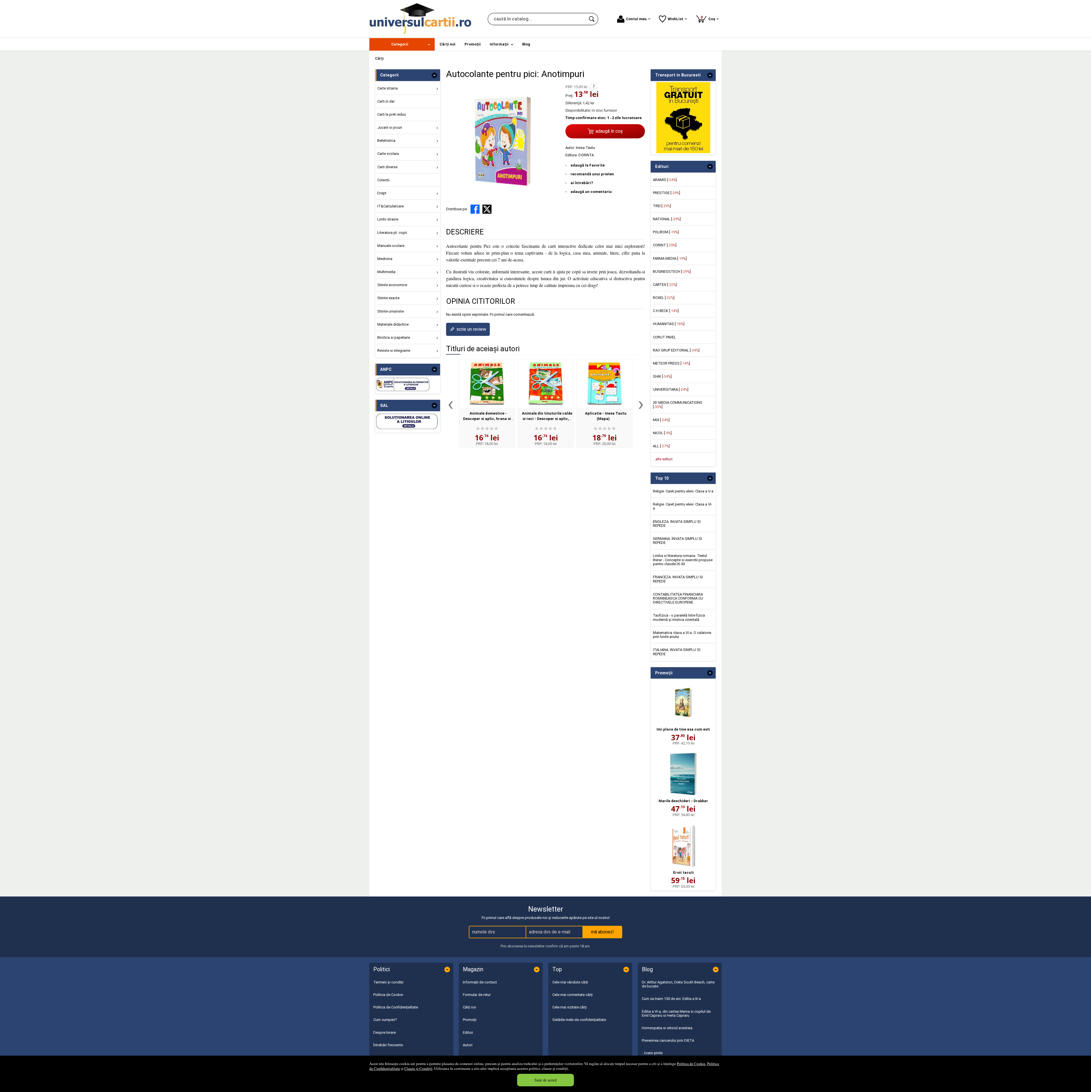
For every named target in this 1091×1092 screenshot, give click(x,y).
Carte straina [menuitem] (387, 88)
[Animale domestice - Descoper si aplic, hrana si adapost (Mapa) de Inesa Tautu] (487, 383)
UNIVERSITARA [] (670, 389)
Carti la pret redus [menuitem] (391, 114)
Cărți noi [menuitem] (447, 44)
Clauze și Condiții (418, 1068)
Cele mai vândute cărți (570, 982)
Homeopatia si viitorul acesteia (667, 1028)
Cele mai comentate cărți (572, 995)
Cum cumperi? (385, 1020)
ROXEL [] (663, 298)
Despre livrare (384, 1032)
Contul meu (636, 19)
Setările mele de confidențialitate (579, 1020)
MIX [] (661, 420)
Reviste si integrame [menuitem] (393, 350)
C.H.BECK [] (666, 311)
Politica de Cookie (691, 1063)
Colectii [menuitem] (383, 180)
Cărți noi (469, 1007)
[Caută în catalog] (592, 19)
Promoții (469, 1020)
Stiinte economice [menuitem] (392, 285)
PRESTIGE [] (666, 193)
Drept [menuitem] (381, 193)
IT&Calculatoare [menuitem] (390, 206)
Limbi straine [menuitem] (387, 219)
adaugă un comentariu (591, 192)
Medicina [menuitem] (384, 259)
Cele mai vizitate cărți (569, 1007)
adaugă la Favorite (588, 165)
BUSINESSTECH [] (672, 271)
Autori (467, 1045)
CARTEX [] (665, 284)
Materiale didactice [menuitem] (393, 324)
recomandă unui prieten (592, 174)
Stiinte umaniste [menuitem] (390, 311)
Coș (709, 18)
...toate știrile (652, 1053)
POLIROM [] (666, 232)
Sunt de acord (545, 1080)
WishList (675, 19)
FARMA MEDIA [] (670, 258)
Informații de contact (480, 982)
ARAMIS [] (665, 180)
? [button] (594, 86)
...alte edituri (662, 459)
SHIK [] (662, 376)
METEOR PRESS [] (671, 363)
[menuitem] (402, 44)
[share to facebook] (475, 209)
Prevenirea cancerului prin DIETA (668, 1040)
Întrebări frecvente (388, 1045)
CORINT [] (664, 245)
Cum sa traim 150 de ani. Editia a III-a (671, 999)
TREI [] (662, 206)
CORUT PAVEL (664, 337)
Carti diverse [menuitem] (387, 167)
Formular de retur (477, 995)
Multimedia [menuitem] (386, 272)
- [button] (434, 75)
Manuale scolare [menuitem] (390, 246)
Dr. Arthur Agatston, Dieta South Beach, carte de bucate (678, 984)
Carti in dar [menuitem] (386, 101)
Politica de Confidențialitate (395, 1007)
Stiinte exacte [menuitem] (388, 298)
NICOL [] (662, 433)
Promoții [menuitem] (473, 44)
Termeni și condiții (388, 982)
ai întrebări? (582, 183)
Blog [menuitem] (526, 44)
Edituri (468, 1032)
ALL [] (661, 446)
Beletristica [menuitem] (386, 140)
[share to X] (487, 209)
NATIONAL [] (667, 219)
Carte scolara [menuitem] (388, 153)
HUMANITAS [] (668, 324)
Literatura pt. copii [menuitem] (392, 232)
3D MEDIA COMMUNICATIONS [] (677, 404)
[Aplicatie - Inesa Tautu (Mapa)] (604, 383)
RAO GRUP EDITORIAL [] (676, 350)
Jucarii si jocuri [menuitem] (389, 127)
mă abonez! (602, 932)
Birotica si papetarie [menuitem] (393, 337)
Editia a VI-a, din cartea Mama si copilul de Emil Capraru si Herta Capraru (676, 1013)
